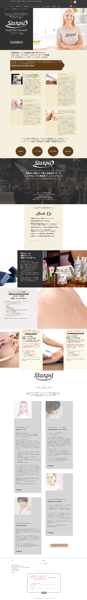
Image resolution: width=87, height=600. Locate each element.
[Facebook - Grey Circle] (12, 561)
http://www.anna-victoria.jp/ (30, 481)
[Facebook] (16, 490)
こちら (61, 461)
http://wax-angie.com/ (29, 543)
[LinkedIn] (21, 490)
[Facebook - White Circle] (75, 2)
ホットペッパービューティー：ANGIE (24, 546)
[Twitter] (19, 490)
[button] (71, 2)
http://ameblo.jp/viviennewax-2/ (61, 459)
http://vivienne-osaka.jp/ (61, 458)
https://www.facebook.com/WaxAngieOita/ (29, 545)
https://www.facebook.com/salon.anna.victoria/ (26, 483)
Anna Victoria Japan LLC (16, 567)
